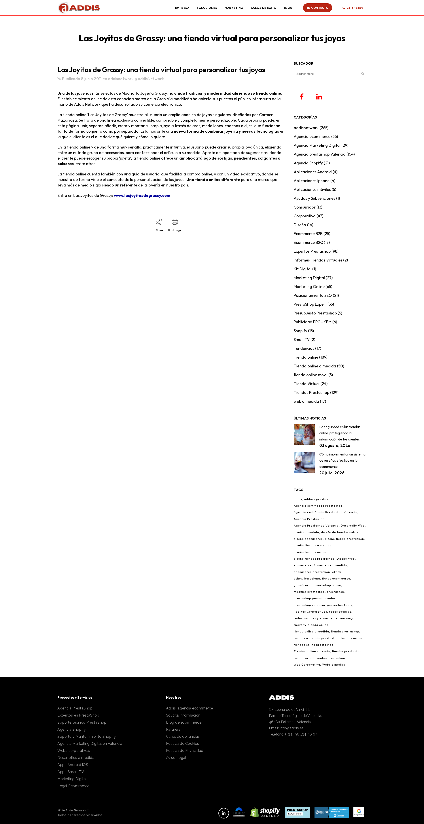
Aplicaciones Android (313, 171)
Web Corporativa (307, 664)
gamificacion (304, 585)
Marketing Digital (309, 277)
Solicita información (183, 715)
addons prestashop (319, 499)
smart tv (300, 624)
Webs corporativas (73, 751)
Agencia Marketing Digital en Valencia (89, 743)
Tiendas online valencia (312, 651)
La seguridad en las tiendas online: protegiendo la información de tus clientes (339, 433)
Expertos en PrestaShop (78, 715)
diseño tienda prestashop (344, 538)
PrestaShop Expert (310, 304)
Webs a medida (334, 664)
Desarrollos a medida (75, 758)
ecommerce (303, 565)
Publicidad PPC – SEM (312, 321)
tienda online (318, 624)
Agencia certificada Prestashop (318, 505)
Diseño (300, 224)
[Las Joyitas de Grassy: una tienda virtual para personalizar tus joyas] (59, 78)
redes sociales (340, 611)
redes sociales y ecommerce (316, 618)
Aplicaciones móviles (312, 189)
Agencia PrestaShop (75, 708)
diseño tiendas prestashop (314, 558)
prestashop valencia (309, 605)
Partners (173, 729)
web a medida (306, 401)
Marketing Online (309, 286)
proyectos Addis (339, 605)
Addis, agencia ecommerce (189, 708)
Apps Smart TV (70, 772)
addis (298, 499)
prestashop (335, 591)
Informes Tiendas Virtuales (318, 260)
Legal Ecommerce (73, 786)
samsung (346, 618)
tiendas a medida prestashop (316, 638)
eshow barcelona (307, 578)
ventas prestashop (330, 658)
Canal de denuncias (183, 736)
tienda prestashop (345, 631)
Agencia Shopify (308, 163)
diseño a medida (306, 532)
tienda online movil (310, 374)
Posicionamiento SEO (313, 295)
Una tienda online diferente (213, 179)
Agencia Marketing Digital (317, 145)
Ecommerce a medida (330, 565)
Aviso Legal (176, 758)
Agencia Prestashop (309, 519)
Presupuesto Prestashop (315, 313)
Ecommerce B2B (308, 233)
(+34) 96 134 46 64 (301, 734)
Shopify (300, 330)
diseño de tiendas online (340, 532)
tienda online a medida (311, 631)
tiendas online (351, 638)
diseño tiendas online (310, 552)
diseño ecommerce (308, 538)
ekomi (336, 572)
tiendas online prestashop (314, 644)
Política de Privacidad (184, 751)
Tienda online (306, 357)
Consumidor (305, 207)
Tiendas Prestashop (311, 392)
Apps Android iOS (72, 765)
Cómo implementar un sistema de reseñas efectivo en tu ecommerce (342, 460)
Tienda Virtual (307, 383)
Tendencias (304, 348)
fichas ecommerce (336, 578)
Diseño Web (346, 558)
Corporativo (305, 215)
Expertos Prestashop (312, 251)
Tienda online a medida (315, 366)
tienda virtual (304, 658)
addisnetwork (121, 78)
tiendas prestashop (347, 651)
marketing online (328, 585)
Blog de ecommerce (184, 722)
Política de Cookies (182, 743)
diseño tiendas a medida (312, 545)
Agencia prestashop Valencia (320, 154)
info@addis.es (292, 728)
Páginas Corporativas (310, 611)
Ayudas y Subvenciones (314, 198)
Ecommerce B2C (308, 242)
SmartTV (302, 339)
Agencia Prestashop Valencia (316, 525)
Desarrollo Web (353, 525)
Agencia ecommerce (312, 136)
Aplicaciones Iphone (311, 180)
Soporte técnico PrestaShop (81, 722)
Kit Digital (302, 268)
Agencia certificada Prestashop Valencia (325, 512)
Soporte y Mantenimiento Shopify (86, 736)
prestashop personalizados (315, 598)
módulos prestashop (309, 591)
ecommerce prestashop (312, 572)
